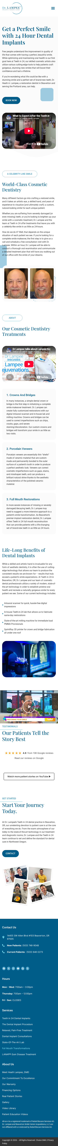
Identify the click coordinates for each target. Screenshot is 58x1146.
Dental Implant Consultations (17, 1036)
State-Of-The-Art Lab (13, 1042)
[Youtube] (18, 968)
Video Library (9, 1108)
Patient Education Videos (15, 1114)
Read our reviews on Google (29, 758)
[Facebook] (4, 968)
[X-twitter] (8, 968)
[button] (53, 8)
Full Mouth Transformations (16, 1048)
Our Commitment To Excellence (18, 1078)
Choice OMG (41, 1140)
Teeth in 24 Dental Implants (16, 1018)
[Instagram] (13, 968)
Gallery (5, 1102)
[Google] (23, 968)
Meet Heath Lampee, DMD (15, 1072)
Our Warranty (9, 1084)
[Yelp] (27, 968)
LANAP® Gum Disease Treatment (19, 1054)
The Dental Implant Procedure (17, 1024)
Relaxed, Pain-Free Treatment (17, 1030)
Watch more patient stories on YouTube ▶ (29, 776)
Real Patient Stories (12, 1096)
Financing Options (11, 1090)
